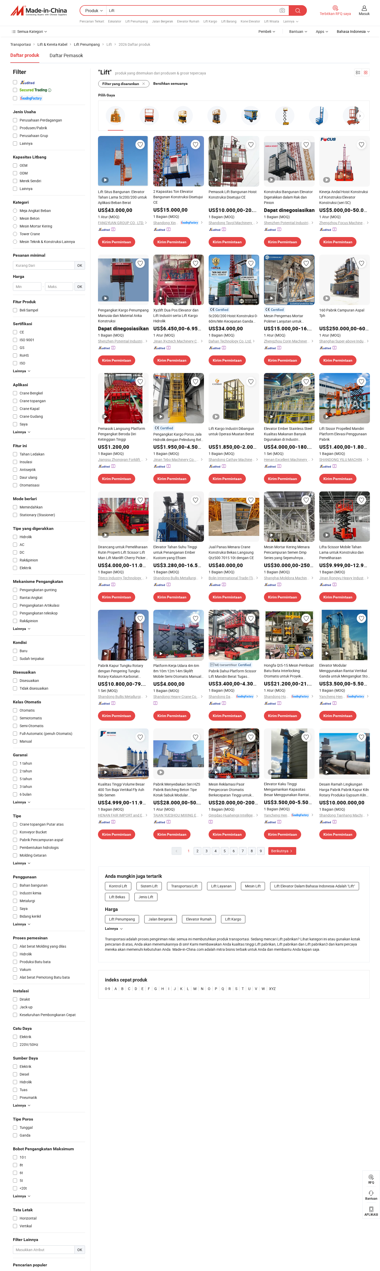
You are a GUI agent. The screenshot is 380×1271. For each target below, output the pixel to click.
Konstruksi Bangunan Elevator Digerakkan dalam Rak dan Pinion (288, 197)
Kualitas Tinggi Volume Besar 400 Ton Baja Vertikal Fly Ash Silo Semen (121, 789)
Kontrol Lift (118, 886)
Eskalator (114, 21)
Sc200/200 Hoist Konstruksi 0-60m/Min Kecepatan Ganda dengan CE (233, 318)
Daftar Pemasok (66, 55)
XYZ (272, 988)
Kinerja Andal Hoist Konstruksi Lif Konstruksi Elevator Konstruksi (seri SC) (343, 197)
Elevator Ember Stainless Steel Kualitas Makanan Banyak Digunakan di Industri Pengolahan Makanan (288, 434)
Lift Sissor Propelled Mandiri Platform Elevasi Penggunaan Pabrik (343, 434)
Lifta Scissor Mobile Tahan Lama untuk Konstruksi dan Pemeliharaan (341, 552)
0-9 (107, 988)
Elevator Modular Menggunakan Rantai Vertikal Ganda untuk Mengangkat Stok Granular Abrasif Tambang (344, 671)
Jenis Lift (146, 896)
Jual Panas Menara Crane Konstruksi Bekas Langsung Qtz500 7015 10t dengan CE (231, 552)
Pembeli (265, 31)
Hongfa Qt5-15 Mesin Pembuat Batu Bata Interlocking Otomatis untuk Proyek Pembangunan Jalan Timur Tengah (289, 671)
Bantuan (296, 31)
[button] (360, 116)
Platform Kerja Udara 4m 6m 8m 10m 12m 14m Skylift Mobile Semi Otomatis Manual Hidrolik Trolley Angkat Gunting (178, 671)
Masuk (364, 13)
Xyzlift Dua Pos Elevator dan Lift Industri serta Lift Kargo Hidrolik (176, 315)
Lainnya (111, 928)
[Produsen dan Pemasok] (38, 10)
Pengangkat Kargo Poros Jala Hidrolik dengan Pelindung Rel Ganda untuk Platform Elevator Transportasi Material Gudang (178, 437)
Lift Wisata (271, 21)
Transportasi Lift (184, 886)
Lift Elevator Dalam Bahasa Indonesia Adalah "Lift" (314, 886)
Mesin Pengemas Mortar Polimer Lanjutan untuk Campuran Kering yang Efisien (288, 318)
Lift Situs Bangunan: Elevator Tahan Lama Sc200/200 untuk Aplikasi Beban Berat (122, 197)
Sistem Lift (149, 886)
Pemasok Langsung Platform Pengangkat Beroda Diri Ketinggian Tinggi (121, 434)
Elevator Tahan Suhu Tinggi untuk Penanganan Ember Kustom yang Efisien (175, 552)
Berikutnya (280, 850)
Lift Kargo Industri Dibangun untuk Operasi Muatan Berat (231, 431)
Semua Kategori (30, 31)
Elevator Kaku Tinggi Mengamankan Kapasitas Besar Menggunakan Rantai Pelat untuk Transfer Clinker (286, 789)
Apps (320, 31)
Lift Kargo (210, 21)
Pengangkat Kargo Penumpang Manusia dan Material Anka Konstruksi (123, 315)
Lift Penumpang (136, 21)
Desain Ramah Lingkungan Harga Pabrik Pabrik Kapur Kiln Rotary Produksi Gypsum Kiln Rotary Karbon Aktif (344, 790)
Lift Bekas (117, 896)
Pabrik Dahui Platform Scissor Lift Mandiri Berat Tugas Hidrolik (232, 673)
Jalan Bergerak (162, 21)
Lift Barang (229, 21)
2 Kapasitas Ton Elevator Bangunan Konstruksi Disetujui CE (178, 197)
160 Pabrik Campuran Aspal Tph (341, 313)
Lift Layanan (221, 886)
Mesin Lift (253, 886)
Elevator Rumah (188, 21)
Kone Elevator (250, 21)
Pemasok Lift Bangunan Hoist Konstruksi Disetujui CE (233, 194)
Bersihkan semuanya (170, 83)
